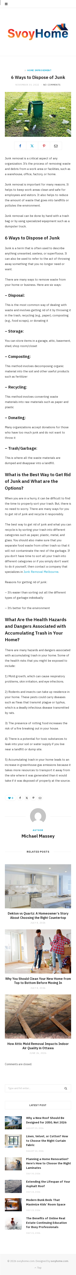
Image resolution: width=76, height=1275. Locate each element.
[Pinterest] (44, 146)
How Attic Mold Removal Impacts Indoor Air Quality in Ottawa (38, 1046)
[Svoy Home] (38, 32)
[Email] (56, 146)
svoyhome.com (59, 1261)
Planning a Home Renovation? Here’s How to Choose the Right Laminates (48, 1163)
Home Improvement (39, 70)
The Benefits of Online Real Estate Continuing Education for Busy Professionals (46, 1222)
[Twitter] (32, 146)
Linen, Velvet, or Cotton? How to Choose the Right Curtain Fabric (47, 1140)
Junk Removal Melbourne (41, 572)
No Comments (52, 84)
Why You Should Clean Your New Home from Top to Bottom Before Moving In (38, 981)
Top (39, 1267)
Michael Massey (38, 836)
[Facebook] (20, 146)
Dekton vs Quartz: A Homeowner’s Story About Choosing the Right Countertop (38, 915)
